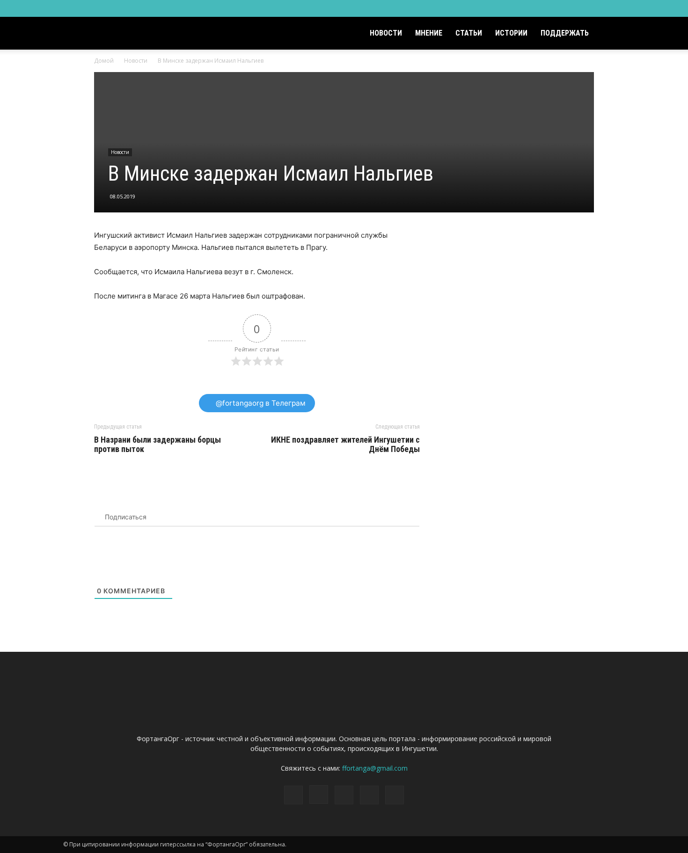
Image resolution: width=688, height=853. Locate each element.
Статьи (468, 33)
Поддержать (565, 33)
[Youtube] (618, 8)
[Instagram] (571, 8)
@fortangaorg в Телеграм (260, 403)
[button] (613, 33)
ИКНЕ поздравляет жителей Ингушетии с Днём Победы (345, 444)
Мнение (428, 33)
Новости (386, 33)
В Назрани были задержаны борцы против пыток (157, 444)
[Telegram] (587, 8)
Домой (104, 61)
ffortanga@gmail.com (375, 768)
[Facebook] (556, 8)
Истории (511, 33)
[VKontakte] (602, 8)
